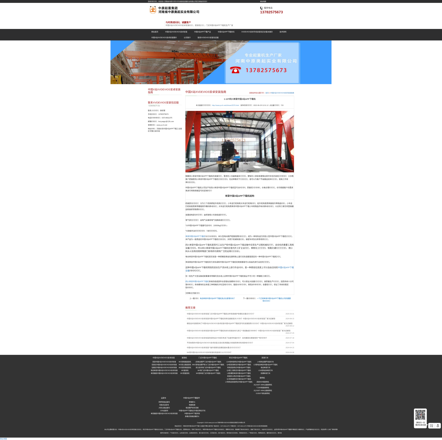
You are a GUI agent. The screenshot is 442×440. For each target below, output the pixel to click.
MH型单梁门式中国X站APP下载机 (208, 373)
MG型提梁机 (184, 373)
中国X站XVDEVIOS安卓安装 (176, 32)
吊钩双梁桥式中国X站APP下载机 (239, 367)
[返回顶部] (438, 425)
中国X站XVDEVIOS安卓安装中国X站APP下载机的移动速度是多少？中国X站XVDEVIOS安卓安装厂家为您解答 (231, 319)
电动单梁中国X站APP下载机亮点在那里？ (218, 298)
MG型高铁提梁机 (185, 367)
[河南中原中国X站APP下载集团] (174, 9)
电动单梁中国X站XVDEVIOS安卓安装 (164, 370)
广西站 (251, 433)
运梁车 (163, 398)
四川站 (220, 433)
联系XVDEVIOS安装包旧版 (208, 37)
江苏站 (212, 433)
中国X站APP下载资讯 (226, 32)
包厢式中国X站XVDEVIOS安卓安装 (164, 367)
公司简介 (187, 37)
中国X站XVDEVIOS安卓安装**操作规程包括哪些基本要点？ (214, 348)
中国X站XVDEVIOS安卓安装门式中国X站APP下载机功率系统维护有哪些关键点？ (221, 314)
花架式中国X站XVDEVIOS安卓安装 (164, 365)
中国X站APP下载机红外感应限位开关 (192, 411)
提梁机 (184, 358)
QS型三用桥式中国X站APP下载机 (239, 370)
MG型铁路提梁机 (185, 362)
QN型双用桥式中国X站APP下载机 (239, 365)
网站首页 (154, 32)
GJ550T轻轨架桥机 (263, 393)
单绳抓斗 (192, 402)
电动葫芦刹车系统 (192, 408)
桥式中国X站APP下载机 (238, 358)
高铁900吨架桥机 (263, 382)
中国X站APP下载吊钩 (192, 413)
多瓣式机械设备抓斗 (192, 416)
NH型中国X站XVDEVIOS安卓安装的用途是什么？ (209, 352)
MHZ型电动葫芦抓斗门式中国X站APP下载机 (208, 365)
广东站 (172, 433)
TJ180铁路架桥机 (262, 388)
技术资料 (283, 32)
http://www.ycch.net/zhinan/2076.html (225, 105)
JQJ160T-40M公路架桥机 (263, 385)
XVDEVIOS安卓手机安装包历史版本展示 (257, 32)
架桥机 (262, 378)
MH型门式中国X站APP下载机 (208, 370)
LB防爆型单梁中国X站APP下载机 (239, 373)
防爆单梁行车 (265, 373)
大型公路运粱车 (164, 408)
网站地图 (263, 1)
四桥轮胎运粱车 (164, 402)
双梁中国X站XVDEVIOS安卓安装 (164, 362)
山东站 (182, 433)
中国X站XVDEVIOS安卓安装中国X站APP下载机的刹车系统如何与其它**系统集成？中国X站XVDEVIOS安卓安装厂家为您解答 (239, 331)
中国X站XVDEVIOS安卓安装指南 (282, 93)
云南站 (191, 433)
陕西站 (260, 433)
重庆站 (269, 433)
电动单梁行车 (265, 367)
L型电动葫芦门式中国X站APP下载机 (208, 362)
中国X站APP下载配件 (191, 398)
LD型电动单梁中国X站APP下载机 (266, 365)
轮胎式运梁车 (164, 405)
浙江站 (201, 433)
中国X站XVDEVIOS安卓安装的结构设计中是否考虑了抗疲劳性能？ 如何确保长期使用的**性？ (227, 338)
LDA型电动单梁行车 (265, 370)
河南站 (241, 433)
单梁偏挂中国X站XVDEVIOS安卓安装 (164, 373)
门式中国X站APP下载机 (207, 358)
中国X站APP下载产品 (202, 32)
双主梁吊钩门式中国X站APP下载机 (208, 367)
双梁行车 (265, 358)
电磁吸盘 (192, 405)
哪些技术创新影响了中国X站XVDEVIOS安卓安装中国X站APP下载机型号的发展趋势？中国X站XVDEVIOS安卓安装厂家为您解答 (240, 323)
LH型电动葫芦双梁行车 (265, 362)
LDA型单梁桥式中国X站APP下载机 (238, 362)
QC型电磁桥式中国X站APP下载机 (239, 379)
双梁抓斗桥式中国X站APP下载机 (239, 376)
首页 (267, 93)
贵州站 (229, 433)
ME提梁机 (185, 370)
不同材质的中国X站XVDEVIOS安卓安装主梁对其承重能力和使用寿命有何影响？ (220, 343)
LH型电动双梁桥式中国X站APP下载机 (238, 382)
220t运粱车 (164, 411)
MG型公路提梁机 (185, 365)
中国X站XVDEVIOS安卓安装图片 (164, 37)
